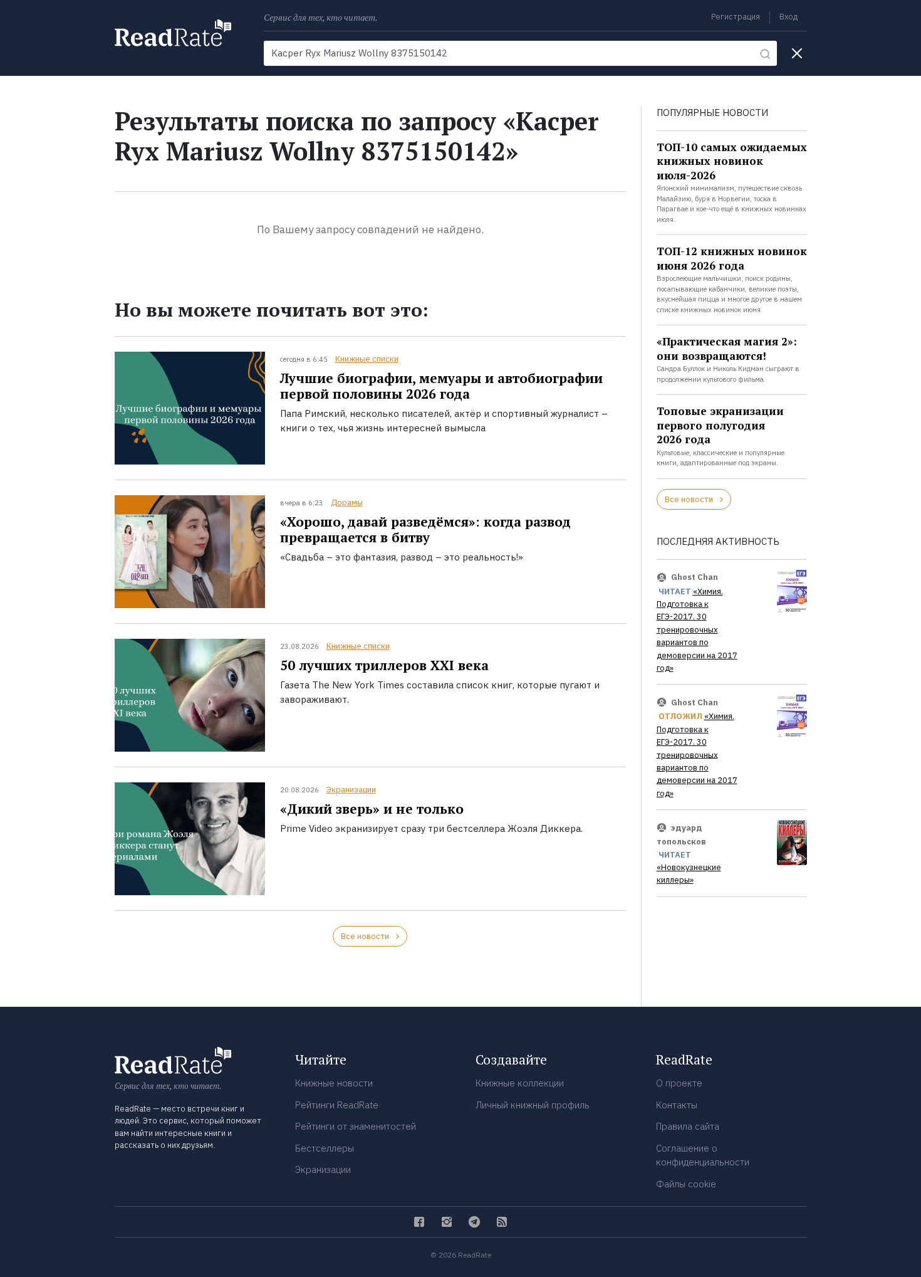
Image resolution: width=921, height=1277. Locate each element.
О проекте (679, 1083)
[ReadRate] (173, 32)
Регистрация (735, 16)
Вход (788, 16)
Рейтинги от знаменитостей (355, 1126)
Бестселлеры (324, 1148)
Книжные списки (366, 359)
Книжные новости (334, 1083)
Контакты (676, 1105)
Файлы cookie (686, 1184)
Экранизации (351, 789)
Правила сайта (687, 1126)
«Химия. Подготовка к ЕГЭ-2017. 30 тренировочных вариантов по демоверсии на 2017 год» (697, 629)
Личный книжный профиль (533, 1105)
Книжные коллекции (520, 1083)
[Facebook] (419, 1222)
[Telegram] (474, 1222)
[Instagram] (447, 1222)
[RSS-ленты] (502, 1222)
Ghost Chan (694, 577)
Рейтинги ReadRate (336, 1105)
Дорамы (347, 502)
